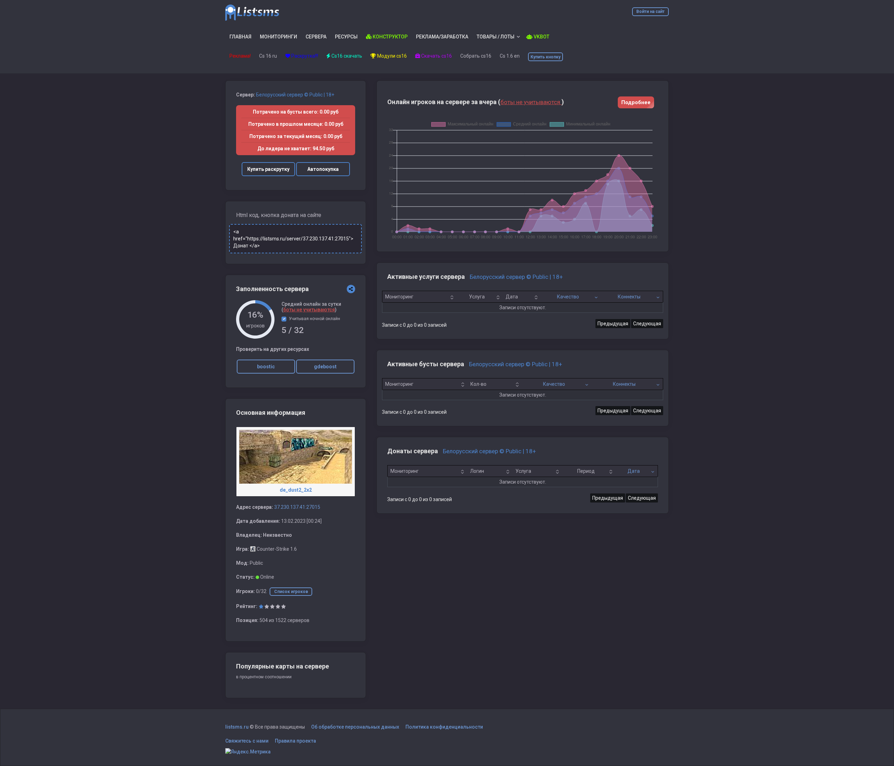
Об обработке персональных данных (355, 727)
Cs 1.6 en (510, 56)
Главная (240, 36)
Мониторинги (278, 36)
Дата (512, 296)
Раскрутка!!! (304, 56)
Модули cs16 (391, 56)
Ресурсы (346, 36)
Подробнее (636, 102)
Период (586, 471)
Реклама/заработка (442, 36)
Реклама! (240, 56)
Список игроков (291, 591)
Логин (477, 471)
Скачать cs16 (436, 56)
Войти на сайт (650, 11)
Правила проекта (295, 741)
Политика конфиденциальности (444, 727)
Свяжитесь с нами (247, 741)
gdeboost (325, 366)
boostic (266, 366)
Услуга (477, 296)
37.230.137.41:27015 (297, 507)
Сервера (316, 36)
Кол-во (478, 384)
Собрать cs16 (475, 56)
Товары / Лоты (495, 36)
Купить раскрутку (268, 169)
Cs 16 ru (268, 56)
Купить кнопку (545, 57)
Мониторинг (399, 296)
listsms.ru (237, 727)
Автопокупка (323, 169)
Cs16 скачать (346, 56)
